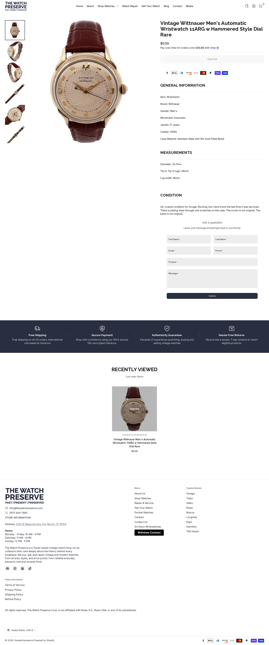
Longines (191, 517)
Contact (177, 6)
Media (189, 6)
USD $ (22, 630)
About (90, 6)
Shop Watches (106, 6)
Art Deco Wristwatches (147, 526)
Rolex (189, 507)
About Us (139, 493)
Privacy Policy (13, 589)
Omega (190, 493)
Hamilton (191, 526)
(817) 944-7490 (18, 512)
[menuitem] (160, 493)
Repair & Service (143, 503)
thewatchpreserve (23, 640)
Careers (139, 517)
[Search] (246, 6)
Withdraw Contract (149, 532)
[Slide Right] (144, 81)
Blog (166, 6)
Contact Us (140, 521)
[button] (246, 6)
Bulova (190, 512)
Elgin (189, 521)
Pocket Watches (143, 512)
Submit (212, 296)
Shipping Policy (14, 594)
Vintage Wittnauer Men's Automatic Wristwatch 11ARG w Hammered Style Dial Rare (134, 443)
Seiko (189, 503)
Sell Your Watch (151, 6)
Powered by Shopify (44, 640)
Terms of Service (15, 585)
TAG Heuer (192, 531)
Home (79, 6)
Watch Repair (130, 6)
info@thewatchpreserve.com (26, 508)
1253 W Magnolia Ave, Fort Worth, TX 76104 (41, 524)
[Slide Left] (33, 81)
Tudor (189, 498)
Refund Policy (13, 599)
